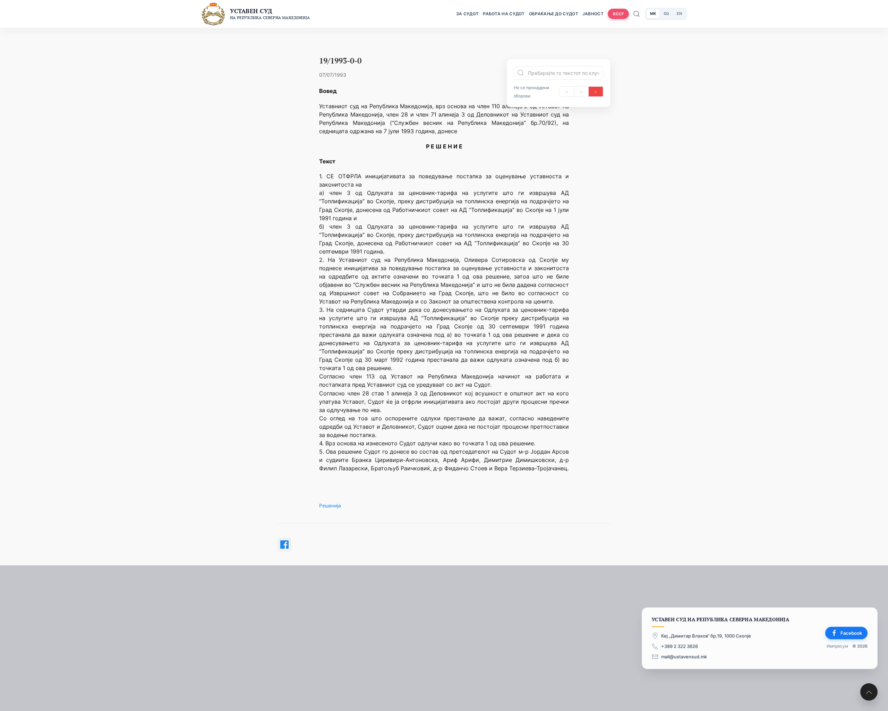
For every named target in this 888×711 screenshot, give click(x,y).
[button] (869, 692)
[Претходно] (567, 91)
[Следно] (581, 91)
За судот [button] (467, 13)
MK (653, 13)
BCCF (618, 13)
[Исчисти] (595, 91)
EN (679, 13)
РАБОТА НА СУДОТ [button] (504, 13)
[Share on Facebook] (284, 544)
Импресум (837, 646)
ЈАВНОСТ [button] (593, 13)
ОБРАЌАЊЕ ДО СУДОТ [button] (553, 13)
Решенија (330, 505)
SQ (666, 13)
